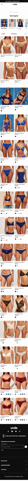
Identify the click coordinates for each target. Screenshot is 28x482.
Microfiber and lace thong (19, 210)
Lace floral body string (19, 313)
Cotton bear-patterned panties (6, 288)
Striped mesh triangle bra (19, 133)
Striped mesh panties (4, 158)
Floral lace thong (3, 313)
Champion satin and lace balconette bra (5, 107)
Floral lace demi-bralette (5, 390)
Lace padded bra (4, 365)
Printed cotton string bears (19, 262)
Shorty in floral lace (18, 390)
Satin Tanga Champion (19, 106)
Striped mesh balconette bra (20, 158)
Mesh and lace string (18, 365)
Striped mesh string (4, 184)
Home (11, 12)
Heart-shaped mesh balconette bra (7, 54)
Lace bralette (3, 339)
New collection (15, 12)
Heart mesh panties (18, 54)
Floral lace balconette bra (19, 288)
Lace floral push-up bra (5, 416)
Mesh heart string (18, 80)
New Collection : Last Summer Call (12, 1)
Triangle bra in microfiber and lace (7, 210)
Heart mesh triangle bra (5, 80)
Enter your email (4, 443)
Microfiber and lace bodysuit (20, 184)
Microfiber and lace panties (19, 235)
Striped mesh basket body (5, 133)
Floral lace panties (18, 339)
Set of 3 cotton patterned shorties (7, 262)
